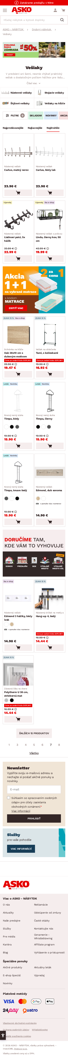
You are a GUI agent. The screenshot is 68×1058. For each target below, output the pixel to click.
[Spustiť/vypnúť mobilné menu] (5, 10)
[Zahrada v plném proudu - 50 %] (34, 56)
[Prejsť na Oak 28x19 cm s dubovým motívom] (18, 335)
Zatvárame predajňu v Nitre (36, 2)
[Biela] (6, 427)
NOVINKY (51, 115)
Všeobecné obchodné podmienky (20, 1023)
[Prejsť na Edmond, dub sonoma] (50, 472)
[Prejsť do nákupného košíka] (63, 10)
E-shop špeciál (12, 975)
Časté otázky (42, 920)
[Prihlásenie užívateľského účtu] (55, 10)
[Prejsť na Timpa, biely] (18, 400)
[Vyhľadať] (63, 20)
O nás (6, 904)
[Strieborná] (6, 700)
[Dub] (38, 498)
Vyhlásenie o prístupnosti (49, 952)
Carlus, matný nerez (16, 168)
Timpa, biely (13, 417)
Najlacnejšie (35, 127)
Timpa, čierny (45, 417)
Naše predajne (11, 920)
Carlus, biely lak (46, 168)
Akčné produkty (12, 967)
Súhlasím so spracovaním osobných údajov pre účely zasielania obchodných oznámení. (34, 802)
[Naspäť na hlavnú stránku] (22, 10)
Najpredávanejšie (13, 127)
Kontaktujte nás (43, 928)
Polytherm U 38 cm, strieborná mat (16, 692)
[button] (3, 1035)
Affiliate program (44, 944)
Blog (5, 952)
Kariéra (7, 944)
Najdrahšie (53, 127)
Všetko (34, 753)
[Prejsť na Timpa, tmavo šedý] (18, 472)
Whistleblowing (40, 1029)
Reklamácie (41, 904)
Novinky (7, 983)
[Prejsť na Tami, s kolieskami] (50, 335)
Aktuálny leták (42, 967)
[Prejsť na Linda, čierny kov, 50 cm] (50, 219)
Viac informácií (20, 811)
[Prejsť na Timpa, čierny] (50, 400)
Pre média (9, 936)
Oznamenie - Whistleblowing (43, 936)
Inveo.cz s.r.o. (20, 1048)
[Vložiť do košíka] (18, 192)
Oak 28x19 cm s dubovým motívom (15, 353)
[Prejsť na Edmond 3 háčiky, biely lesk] (18, 598)
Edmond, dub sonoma (49, 489)
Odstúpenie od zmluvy (47, 912)
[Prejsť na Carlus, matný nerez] (18, 152)
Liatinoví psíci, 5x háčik (14, 237)
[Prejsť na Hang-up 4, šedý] (50, 598)
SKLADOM (36, 115)
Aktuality (8, 912)
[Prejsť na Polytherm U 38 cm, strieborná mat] (18, 674)
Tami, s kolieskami (47, 351)
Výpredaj (39, 975)
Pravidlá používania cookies (17, 1036)
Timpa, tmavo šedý (15, 489)
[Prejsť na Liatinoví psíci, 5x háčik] (18, 219)
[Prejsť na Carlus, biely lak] (50, 152)
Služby (7, 928)
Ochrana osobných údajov (16, 1029)
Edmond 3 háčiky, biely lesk (18, 616)
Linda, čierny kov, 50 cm (49, 237)
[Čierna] (12, 427)
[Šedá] (17, 427)
